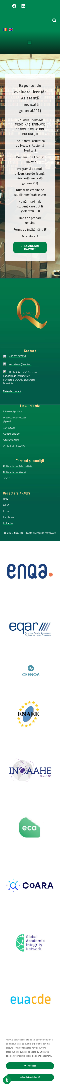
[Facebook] (14, 6)
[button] (29, 42)
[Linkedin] (23, 6)
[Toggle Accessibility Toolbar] (6, 1080)
